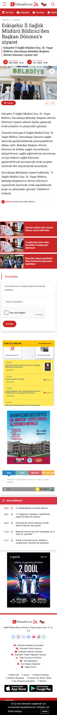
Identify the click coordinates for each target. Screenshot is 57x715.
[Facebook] (13, 637)
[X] (18, 637)
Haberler (5, 20)
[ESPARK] (28, 579)
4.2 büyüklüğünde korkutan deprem (32, 508)
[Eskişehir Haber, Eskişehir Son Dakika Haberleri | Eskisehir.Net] (28, 4)
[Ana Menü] (4, 3)
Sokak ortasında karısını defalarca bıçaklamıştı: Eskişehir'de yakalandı (32, 541)
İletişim (42, 681)
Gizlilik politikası (31, 711)
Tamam (44, 712)
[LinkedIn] (28, 637)
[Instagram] (23, 637)
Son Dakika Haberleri (30, 664)
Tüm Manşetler (30, 661)
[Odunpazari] (28, 437)
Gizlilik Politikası (41, 675)
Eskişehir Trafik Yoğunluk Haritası (30, 654)
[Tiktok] (39, 637)
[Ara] (52, 4)
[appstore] (16, 688)
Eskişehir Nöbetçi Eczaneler (30, 645)
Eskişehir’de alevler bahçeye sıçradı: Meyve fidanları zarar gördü (32, 524)
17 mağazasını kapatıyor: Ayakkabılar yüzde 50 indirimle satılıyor (33, 515)
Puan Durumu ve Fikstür (30, 657)
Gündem (39, 12)
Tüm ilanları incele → (45, 343)
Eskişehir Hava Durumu (30, 648)
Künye (26, 675)
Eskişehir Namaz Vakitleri (30, 651)
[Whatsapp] (44, 637)
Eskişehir (25, 12)
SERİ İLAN (14, 675)
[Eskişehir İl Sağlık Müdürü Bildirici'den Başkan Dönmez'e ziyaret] (28, 82)
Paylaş (10, 103)
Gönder (9, 323)
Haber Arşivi (30, 667)
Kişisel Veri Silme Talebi (40, 678)
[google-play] (41, 688)
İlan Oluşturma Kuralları (24, 681)
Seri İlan (9, 12)
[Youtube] (33, 637)
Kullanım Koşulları (15, 678)
